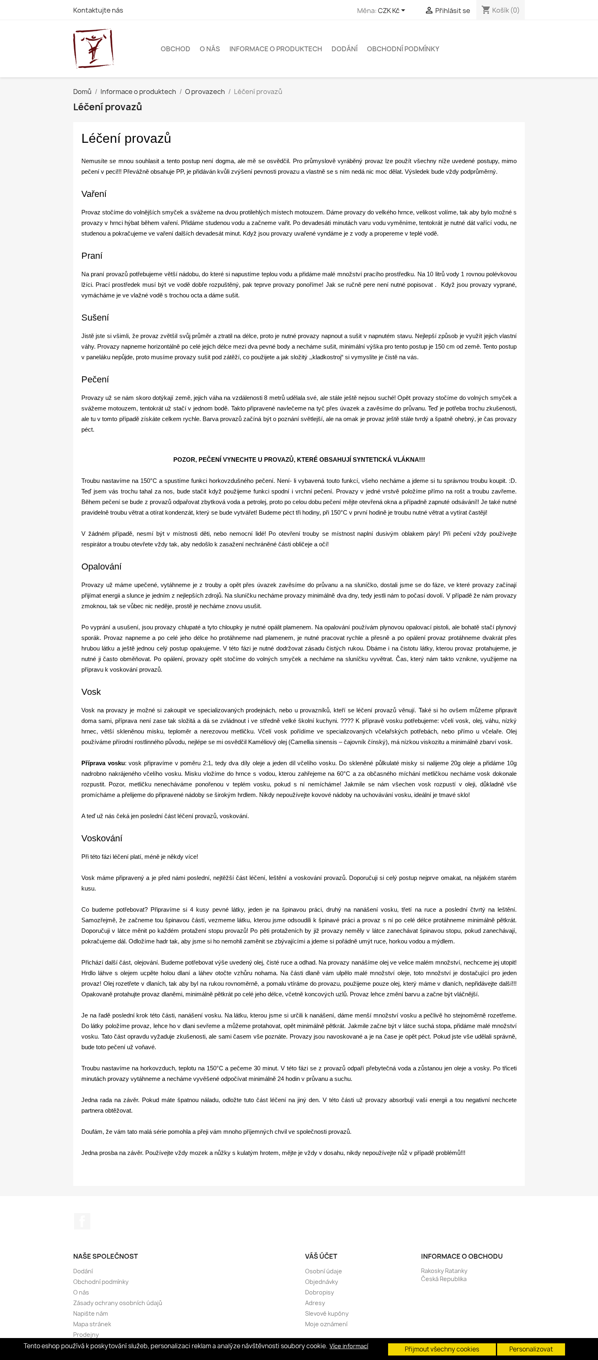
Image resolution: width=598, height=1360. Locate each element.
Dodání (345, 48)
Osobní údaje (323, 1271)
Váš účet (321, 1256)
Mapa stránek (92, 1324)
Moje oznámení (326, 1324)
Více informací (349, 1346)
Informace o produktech (275, 48)
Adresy (315, 1303)
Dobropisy (319, 1292)
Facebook (82, 1221)
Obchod (175, 48)
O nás (210, 48)
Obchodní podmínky (403, 48)
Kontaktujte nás (98, 10)
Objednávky (321, 1282)
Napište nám (90, 1313)
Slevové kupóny (327, 1313)
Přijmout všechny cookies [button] (442, 1349)
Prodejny (86, 1334)
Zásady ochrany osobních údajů (117, 1303)
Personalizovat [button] (531, 1349)
